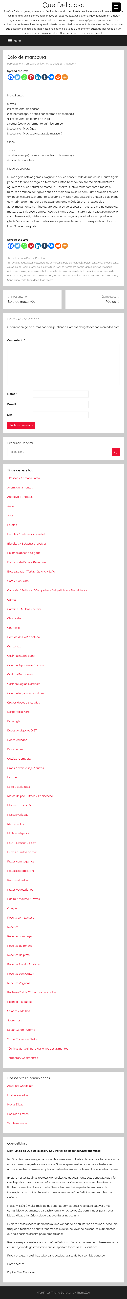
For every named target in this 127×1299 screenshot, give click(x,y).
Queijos (12, 908)
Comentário (16, 340)
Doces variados (17, 740)
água (23, 262)
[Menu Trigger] (116, 7)
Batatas (12, 525)
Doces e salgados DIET (22, 730)
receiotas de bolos (37, 271)
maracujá (107, 266)
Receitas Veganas (18, 983)
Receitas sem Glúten (20, 973)
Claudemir (70, 63)
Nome (12, 394)
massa (22, 271)
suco (17, 280)
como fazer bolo (32, 266)
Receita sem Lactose (20, 917)
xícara (49, 280)
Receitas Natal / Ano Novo (24, 964)
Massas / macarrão (19, 805)
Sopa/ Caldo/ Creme (21, 1029)
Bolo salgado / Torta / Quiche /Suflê (31, 571)
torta (23, 280)
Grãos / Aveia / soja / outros (25, 768)
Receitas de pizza (18, 955)
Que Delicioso (63, 4)
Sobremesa (14, 1020)
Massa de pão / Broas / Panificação (30, 796)
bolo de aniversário (51, 262)
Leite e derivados (18, 786)
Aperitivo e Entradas (20, 496)
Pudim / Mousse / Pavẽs (23, 899)
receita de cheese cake (85, 275)
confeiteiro (49, 266)
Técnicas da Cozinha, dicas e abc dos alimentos (37, 1048)
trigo (42, 280)
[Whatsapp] (24, 77)
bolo (36, 262)
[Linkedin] (38, 77)
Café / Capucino (18, 581)
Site (9, 415)
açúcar (15, 262)
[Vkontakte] (51, 77)
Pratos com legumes (20, 861)
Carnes (11, 599)
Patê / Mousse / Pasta (21, 842)
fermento (70, 266)
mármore (12, 271)
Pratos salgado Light (20, 870)
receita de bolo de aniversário (85, 271)
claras (10, 266)
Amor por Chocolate (20, 1085)
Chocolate (14, 618)
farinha (60, 266)
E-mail (12, 404)
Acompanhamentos (20, 487)
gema (88, 266)
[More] (65, 77)
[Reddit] (58, 77)
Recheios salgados (19, 1001)
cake (94, 262)
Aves (10, 515)
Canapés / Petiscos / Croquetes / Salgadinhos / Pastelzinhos (47, 590)
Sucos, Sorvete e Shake (22, 1039)
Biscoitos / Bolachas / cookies (26, 543)
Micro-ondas (15, 824)
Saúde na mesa (17, 1123)
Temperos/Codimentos (22, 1057)
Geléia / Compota (19, 758)
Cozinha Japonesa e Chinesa (25, 665)
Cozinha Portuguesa (20, 674)
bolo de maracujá (73, 262)
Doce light (14, 721)
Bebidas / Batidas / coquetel (26, 534)
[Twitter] (17, 77)
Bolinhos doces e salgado (24, 552)
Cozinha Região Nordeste (23, 683)
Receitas (12, 927)
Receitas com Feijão (20, 936)
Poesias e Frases (17, 1114)
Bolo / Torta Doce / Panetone (29, 258)
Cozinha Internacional (21, 655)
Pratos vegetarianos (20, 889)
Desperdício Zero (18, 711)
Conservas (14, 646)
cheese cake (111, 262)
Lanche (12, 777)
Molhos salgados (18, 833)
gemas (97, 266)
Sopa (10, 280)
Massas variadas (17, 814)
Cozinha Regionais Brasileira (25, 693)
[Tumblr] (45, 77)
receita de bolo (58, 271)
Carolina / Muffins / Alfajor (24, 609)
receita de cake (62, 275)
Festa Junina (15, 749)
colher (18, 266)
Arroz (10, 506)
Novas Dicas (15, 1104)
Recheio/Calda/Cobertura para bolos (31, 992)
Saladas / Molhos (18, 1011)
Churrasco (14, 627)
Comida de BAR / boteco (23, 637)
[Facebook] (11, 77)
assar (30, 262)
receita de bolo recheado (37, 275)
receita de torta (108, 275)
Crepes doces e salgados (23, 702)
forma (80, 266)
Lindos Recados (17, 1095)
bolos (87, 262)
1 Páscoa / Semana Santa (23, 478)
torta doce (33, 280)
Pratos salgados (17, 880)
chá (100, 262)
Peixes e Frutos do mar (22, 852)
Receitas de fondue (20, 945)
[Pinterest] (31, 77)
